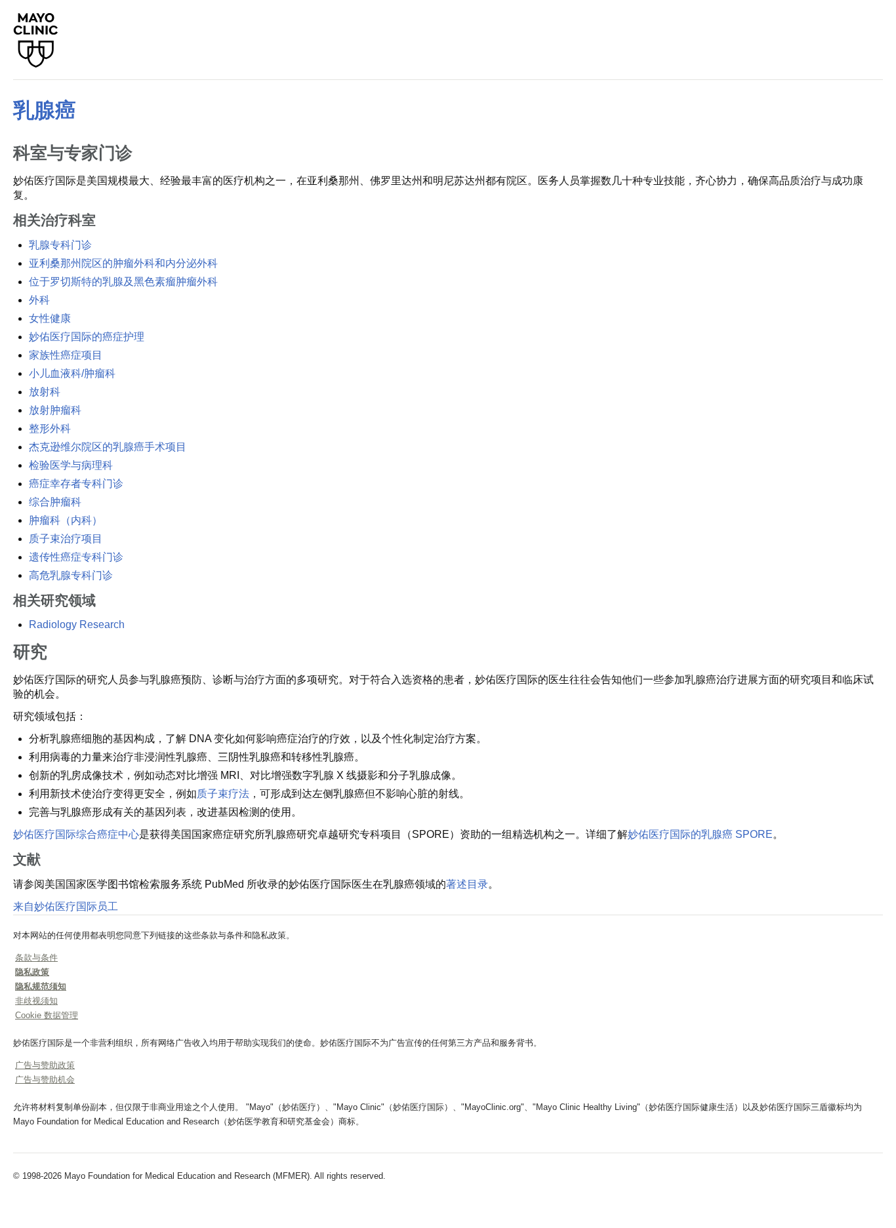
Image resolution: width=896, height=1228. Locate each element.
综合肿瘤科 (55, 501)
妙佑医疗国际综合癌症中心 (76, 834)
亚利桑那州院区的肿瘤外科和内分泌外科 (123, 263)
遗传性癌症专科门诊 (76, 557)
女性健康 (50, 318)
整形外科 (50, 428)
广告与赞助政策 (45, 1065)
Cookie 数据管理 (46, 1015)
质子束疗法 (223, 793)
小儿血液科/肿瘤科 (72, 373)
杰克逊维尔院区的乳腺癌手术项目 (107, 446)
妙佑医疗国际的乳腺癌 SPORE (700, 834)
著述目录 (467, 884)
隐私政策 (32, 972)
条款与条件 (36, 957)
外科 (39, 300)
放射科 (44, 391)
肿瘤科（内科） (65, 520)
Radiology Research (77, 624)
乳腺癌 (44, 110)
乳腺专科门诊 (60, 244)
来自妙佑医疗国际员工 (65, 906)
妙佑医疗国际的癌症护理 (86, 336)
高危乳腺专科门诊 (71, 575)
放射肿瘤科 (55, 410)
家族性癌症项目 (65, 355)
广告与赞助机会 (45, 1079)
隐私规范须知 (40, 986)
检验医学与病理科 (71, 465)
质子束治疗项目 (65, 538)
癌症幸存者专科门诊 (76, 483)
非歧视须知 (36, 1001)
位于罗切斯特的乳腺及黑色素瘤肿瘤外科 (123, 281)
